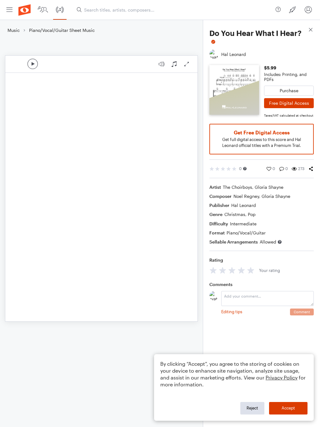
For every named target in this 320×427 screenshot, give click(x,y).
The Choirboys (237, 187)
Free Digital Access (289, 103)
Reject (252, 407)
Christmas (234, 214)
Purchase (289, 90)
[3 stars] (232, 270)
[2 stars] (223, 270)
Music (14, 30)
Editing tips (231, 311)
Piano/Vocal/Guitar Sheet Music (62, 30)
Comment (302, 312)
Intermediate (243, 223)
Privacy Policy (282, 377)
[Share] (311, 169)
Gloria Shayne (269, 187)
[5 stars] (251, 270)
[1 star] (213, 270)
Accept (288, 407)
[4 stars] (241, 270)
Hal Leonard (243, 205)
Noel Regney (246, 196)
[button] (245, 169)
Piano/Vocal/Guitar (246, 232)
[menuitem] (9, 10)
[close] (311, 30)
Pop (252, 214)
